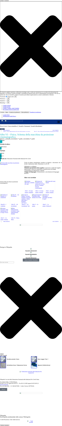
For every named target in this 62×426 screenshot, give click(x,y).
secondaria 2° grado (29, 139)
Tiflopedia (3, 415)
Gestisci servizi (6, 106)
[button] (31, 46)
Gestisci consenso (5, 425)
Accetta (2, 112)
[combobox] (7, 262)
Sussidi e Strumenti (24, 126)
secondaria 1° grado (17, 139)
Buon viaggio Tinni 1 (43, 359)
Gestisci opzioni (7, 105)
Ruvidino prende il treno (13, 359)
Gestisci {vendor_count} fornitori (11, 108)
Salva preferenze (25, 112)
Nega (7, 112)
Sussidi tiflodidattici (36, 126)
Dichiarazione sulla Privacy (9, 116)
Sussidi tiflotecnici (31, 258)
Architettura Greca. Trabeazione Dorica (17, 365)
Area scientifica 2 (13, 126)
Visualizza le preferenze (14, 112)
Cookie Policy (6, 115)
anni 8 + (2, 139)
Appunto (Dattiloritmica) (44, 365)
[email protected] (4, 384)
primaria (8, 139)
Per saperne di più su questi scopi (11, 109)
